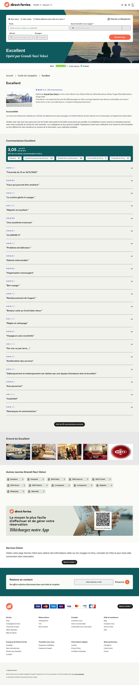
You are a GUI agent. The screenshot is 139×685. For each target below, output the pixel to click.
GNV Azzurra (77, 479)
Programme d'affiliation (46, 645)
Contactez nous (109, 624)
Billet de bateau (11, 633)
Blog (105, 621)
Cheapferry (107, 645)
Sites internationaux (12, 648)
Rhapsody (14, 491)
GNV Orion (14, 485)
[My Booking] (122, 4)
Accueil (9, 76)
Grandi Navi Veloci (51, 94)
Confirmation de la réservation (81, 627)
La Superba (59, 485)
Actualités (9, 645)
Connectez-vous (76, 621)
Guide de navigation (27, 76)
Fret (40, 624)
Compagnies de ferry (13, 624)
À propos (9, 654)
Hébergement (43, 621)
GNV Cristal (100, 479)
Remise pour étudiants (13, 651)
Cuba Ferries (108, 648)
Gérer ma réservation (78, 624)
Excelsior (14, 479)
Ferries (106, 651)
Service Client (108, 627)
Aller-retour (15, 19)
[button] (69, 170)
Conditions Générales (78, 651)
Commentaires (55, 90)
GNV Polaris (37, 485)
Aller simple (27, 19)
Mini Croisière (43, 627)
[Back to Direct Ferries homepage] (17, 5)
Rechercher (119, 37)
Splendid (35, 491)
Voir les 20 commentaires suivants (69, 424)
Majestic (103, 485)
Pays (7, 621)
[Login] (125, 5)
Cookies (74, 645)
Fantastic (34, 479)
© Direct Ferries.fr (11, 670)
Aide (105, 630)
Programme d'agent (45, 648)
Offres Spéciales (11, 630)
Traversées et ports (12, 627)
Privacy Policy (76, 648)
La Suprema (82, 485)
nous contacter (79, 674)
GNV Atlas (55, 479)
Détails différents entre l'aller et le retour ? (50, 19)
